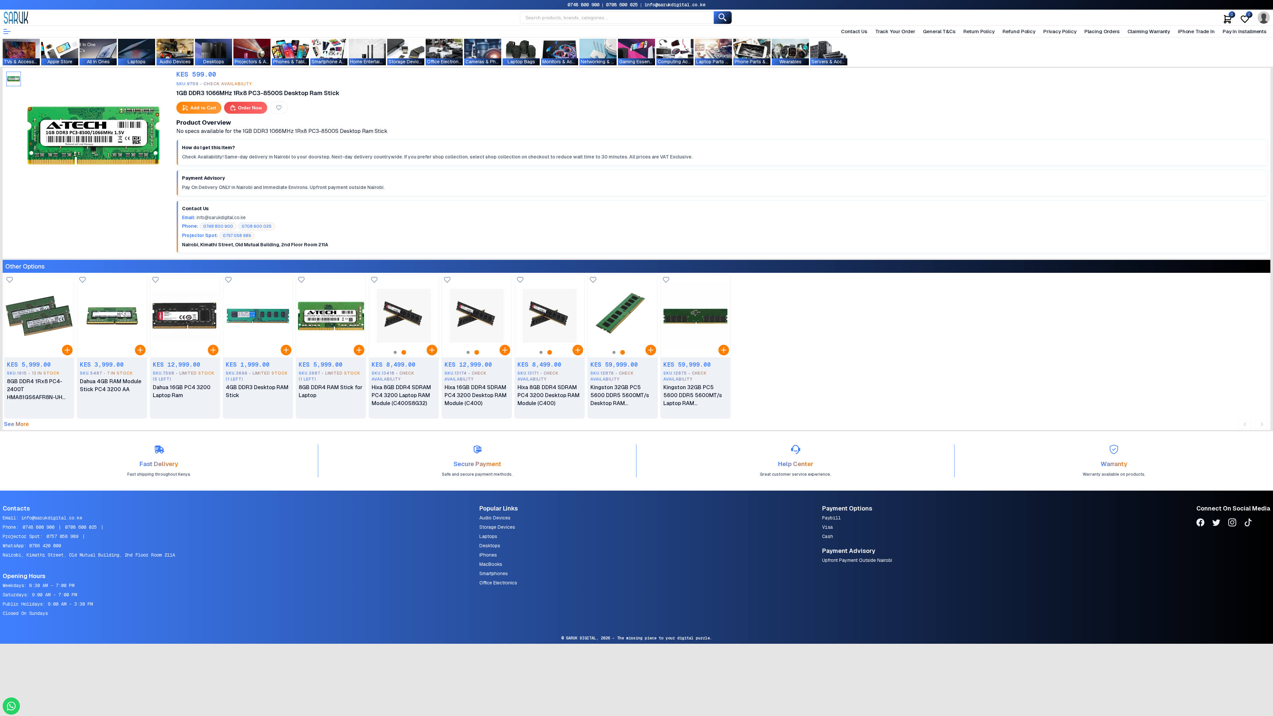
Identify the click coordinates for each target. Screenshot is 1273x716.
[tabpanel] (93, 135)
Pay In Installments (1244, 31)
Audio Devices (495, 518)
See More (16, 424)
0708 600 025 (622, 5)
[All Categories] (7, 31)
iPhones (488, 555)
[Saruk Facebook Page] (1200, 523)
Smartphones (493, 573)
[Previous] (1245, 424)
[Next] (1262, 424)
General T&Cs (939, 31)
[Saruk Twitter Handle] (1216, 523)
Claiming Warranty (1148, 31)
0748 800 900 (583, 5)
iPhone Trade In (1196, 31)
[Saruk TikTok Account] (1248, 523)
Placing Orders (1102, 31)
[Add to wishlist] (9, 280)
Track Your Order (895, 31)
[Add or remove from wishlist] (279, 107)
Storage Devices (497, 527)
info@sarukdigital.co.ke (674, 5)
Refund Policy (1018, 31)
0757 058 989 (62, 536)
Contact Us (854, 31)
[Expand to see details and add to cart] (67, 350)
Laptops (488, 536)
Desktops (489, 546)
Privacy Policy (1059, 31)
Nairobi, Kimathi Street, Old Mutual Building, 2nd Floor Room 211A (89, 555)
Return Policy (979, 31)
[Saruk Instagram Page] (1232, 523)
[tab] (14, 79)
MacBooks (490, 564)
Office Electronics (498, 583)
